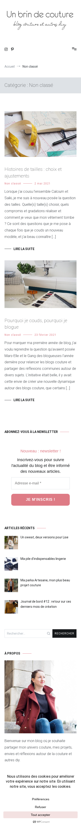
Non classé (12, 183)
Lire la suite (24, 249)
